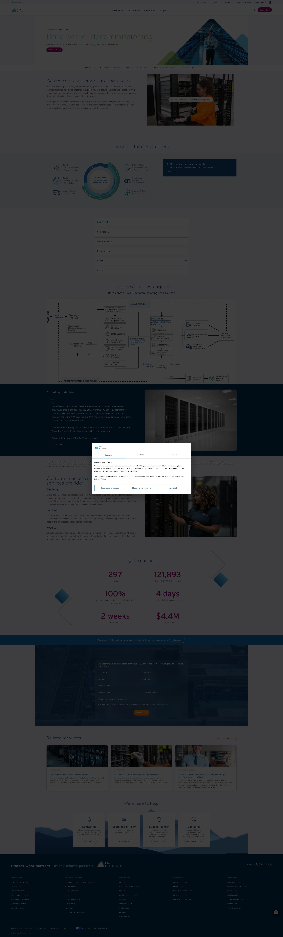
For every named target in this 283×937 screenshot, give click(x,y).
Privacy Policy (100, 479)
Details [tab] (141, 455)
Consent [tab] (108, 455)
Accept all (173, 488)
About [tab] (174, 455)
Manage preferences (140, 488)
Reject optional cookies (110, 488)
